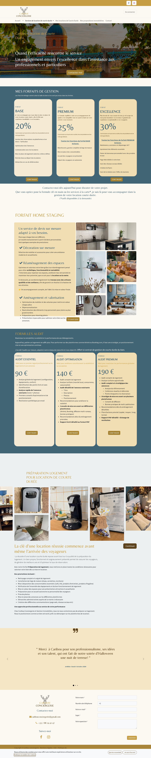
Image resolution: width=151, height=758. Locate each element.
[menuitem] (17, 20)
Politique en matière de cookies (24, 755)
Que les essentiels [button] (115, 752)
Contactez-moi (75, 72)
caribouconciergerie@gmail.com (46, 716)
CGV (55, 748)
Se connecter (130, 12)
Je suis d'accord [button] (129, 752)
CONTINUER (32, 179)
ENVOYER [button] (132, 738)
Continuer (130, 546)
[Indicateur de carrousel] (73, 685)
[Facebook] (128, 3)
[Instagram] (134, 3)
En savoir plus (73, 319)
